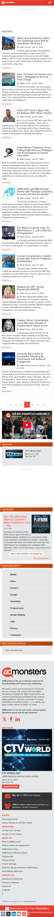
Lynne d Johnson (38, 365)
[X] (8, 913)
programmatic (15, 607)
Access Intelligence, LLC (14, 901)
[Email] (18, 913)
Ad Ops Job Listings (11, 830)
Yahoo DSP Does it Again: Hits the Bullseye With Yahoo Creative (34, 111)
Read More (6, 67)
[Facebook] (3, 913)
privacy (12, 628)
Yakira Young (25, 47)
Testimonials (7, 856)
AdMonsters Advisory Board (14, 852)
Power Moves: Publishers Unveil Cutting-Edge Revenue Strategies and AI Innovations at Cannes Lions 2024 (34, 151)
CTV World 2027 (33, 450)
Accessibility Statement (12, 871)
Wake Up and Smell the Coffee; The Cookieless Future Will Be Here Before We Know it (33, 40)
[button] (4, 719)
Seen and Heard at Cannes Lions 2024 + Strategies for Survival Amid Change (34, 76)
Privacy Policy (8, 860)
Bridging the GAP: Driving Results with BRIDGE (30, 288)
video (11, 581)
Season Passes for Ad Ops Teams (17, 822)
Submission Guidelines (12, 878)
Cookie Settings (9, 863)
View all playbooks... (41, 558)
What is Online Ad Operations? (16, 845)
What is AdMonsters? (11, 841)
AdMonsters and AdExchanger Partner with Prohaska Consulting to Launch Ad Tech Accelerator (34, 191)
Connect (12, 587)
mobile (11, 574)
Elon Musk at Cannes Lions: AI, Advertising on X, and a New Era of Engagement (34, 230)
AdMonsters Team (10, 849)
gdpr (10, 621)
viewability (13, 601)
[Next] (44, 405)
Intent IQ (37, 553)
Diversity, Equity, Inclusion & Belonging (19, 867)
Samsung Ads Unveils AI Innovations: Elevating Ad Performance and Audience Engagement (31, 357)
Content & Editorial (10, 882)
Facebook (6, 886)
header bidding (15, 614)
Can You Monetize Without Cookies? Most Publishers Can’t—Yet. (17, 520)
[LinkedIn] (13, 913)
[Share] (24, 913)
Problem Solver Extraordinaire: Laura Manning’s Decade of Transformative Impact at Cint (33, 322)
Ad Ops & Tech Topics (12, 834)
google (11, 594)
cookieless (13, 634)
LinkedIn (6, 890)
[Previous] (10, 405)
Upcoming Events (10, 819)
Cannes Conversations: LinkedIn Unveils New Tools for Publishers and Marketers (34, 258)
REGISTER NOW (11, 786)
